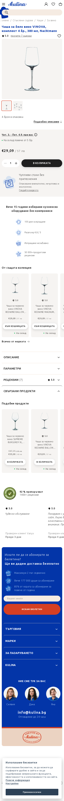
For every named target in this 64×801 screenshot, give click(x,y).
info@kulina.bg (32, 712)
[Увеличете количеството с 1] (16, 163)
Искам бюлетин (32, 609)
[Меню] (4, 4)
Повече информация (18, 780)
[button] (15, 460)
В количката (42, 163)
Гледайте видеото (29, 190)
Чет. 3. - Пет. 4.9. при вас (18, 134)
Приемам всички (32, 792)
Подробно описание (46, 121)
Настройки (12, 783)
